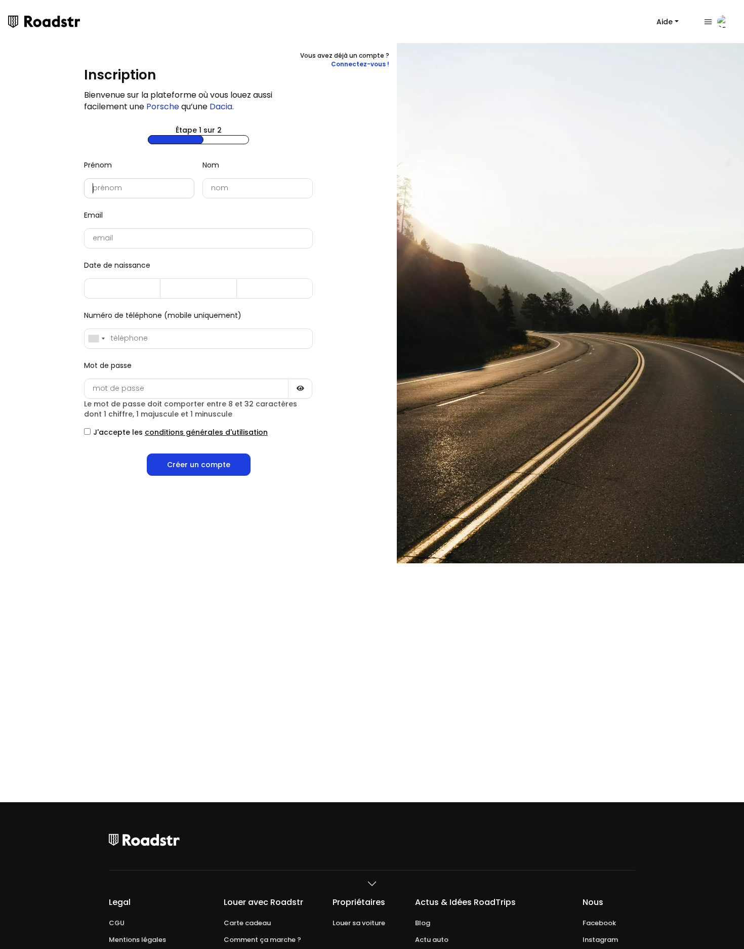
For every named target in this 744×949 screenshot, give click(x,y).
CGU (117, 923)
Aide (664, 22)
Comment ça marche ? (262, 939)
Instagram (600, 939)
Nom (210, 165)
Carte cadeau (247, 923)
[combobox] (96, 338)
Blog (422, 923)
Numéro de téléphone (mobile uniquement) (162, 315)
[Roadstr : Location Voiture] (13, 21)
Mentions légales (137, 939)
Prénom (98, 165)
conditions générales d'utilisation (206, 432)
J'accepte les (180, 432)
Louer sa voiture (359, 923)
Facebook (599, 923)
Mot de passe (108, 365)
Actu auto (431, 939)
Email (93, 215)
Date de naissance (117, 265)
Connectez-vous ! (360, 64)
